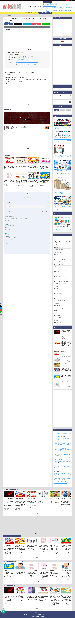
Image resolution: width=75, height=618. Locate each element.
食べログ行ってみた (59, 322)
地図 (57, 303)
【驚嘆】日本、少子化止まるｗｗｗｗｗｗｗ (51, 3)
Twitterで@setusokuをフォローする (45, 12)
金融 (57, 286)
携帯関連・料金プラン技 (61, 261)
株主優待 (57, 305)
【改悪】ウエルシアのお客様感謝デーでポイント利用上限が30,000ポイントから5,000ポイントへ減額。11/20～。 (62, 440)
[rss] (70, 0)
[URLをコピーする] (1, 314)
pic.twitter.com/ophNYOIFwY (32, 62)
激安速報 (58, 238)
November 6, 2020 (32, 64)
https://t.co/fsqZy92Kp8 (19, 59)
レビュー (57, 295)
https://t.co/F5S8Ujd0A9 (21, 62)
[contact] (71, 0)
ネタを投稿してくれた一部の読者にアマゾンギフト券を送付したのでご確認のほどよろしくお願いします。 (62, 435)
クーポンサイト (59, 293)
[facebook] (64, 0)
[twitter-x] (65, 0)
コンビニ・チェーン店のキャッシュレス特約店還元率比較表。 (62, 128)
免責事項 (43, 614)
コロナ (57, 288)
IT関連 (57, 315)
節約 (57, 312)
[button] (8, 24)
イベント (58, 317)
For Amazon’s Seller (37, 614)
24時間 (62, 110)
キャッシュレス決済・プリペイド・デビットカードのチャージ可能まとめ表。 (62, 230)
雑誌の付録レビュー (59, 291)
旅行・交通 (58, 266)
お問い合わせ (49, 614)
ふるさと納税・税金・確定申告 (62, 281)
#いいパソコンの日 (27, 57)
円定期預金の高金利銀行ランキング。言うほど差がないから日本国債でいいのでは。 (62, 193)
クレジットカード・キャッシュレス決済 (62, 242)
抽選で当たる (59, 249)
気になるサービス (59, 308)
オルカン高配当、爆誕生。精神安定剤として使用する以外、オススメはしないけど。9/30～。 (62, 475)
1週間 (68, 110)
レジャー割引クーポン (60, 300)
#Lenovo (21, 57)
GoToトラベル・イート (60, 283)
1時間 (56, 110)
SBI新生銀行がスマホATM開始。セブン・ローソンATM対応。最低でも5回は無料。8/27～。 (62, 454)
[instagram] (67, 0)
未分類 (57, 320)
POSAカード (58, 269)
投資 (57, 254)
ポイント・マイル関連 (60, 259)
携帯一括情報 (59, 264)
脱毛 (56, 298)
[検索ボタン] (41, 6)
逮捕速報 (58, 276)
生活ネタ (58, 244)
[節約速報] (12, 6)
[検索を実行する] (70, 102)
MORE (37, 513)
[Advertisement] (27, 41)
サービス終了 (58, 271)
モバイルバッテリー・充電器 (61, 278)
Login (48, 202)
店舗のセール (59, 247)
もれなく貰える (8, 22)
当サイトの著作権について (28, 614)
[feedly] (68, 0)
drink (57, 310)
